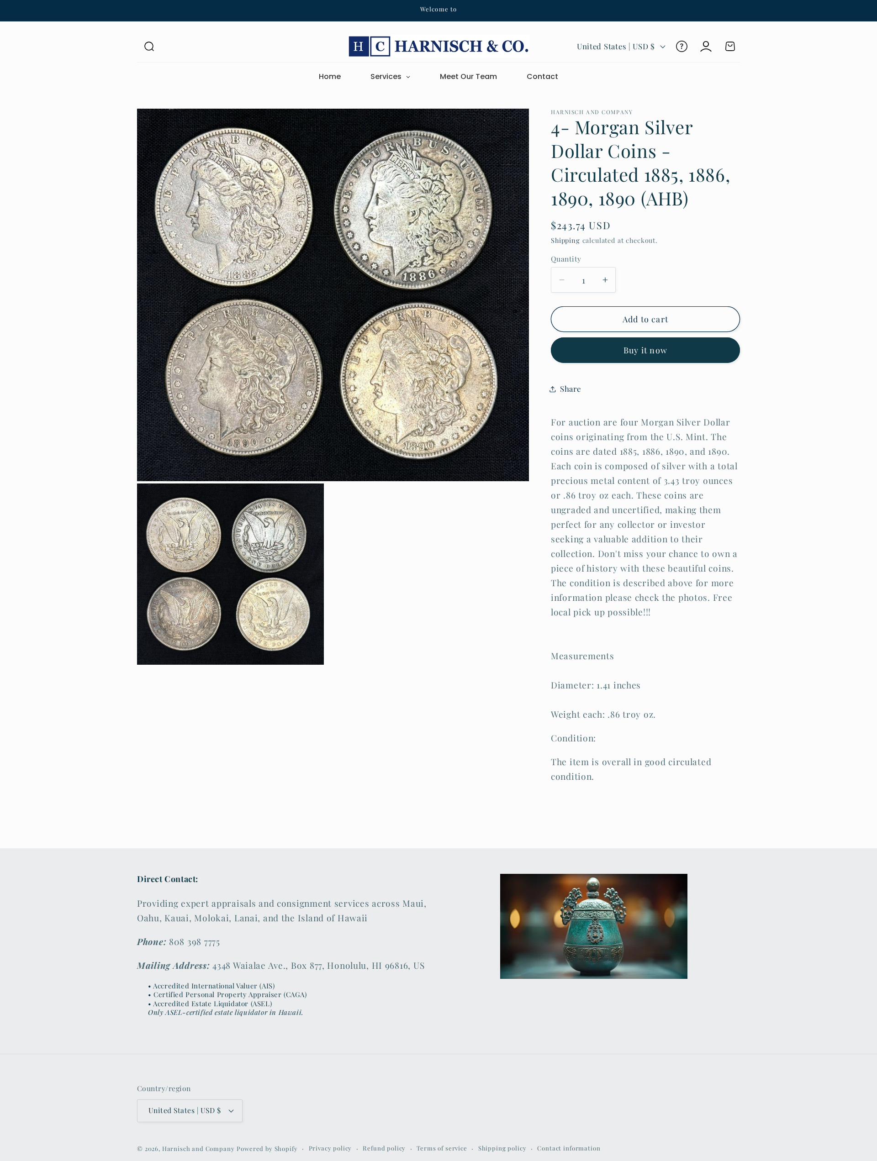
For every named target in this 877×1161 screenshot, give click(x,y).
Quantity (566, 258)
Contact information (568, 1148)
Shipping (565, 240)
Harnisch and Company (198, 1148)
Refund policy (384, 1148)
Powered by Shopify (267, 1148)
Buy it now (645, 350)
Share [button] (570, 388)
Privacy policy (330, 1148)
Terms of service (442, 1148)
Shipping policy (502, 1148)
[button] (149, 46)
